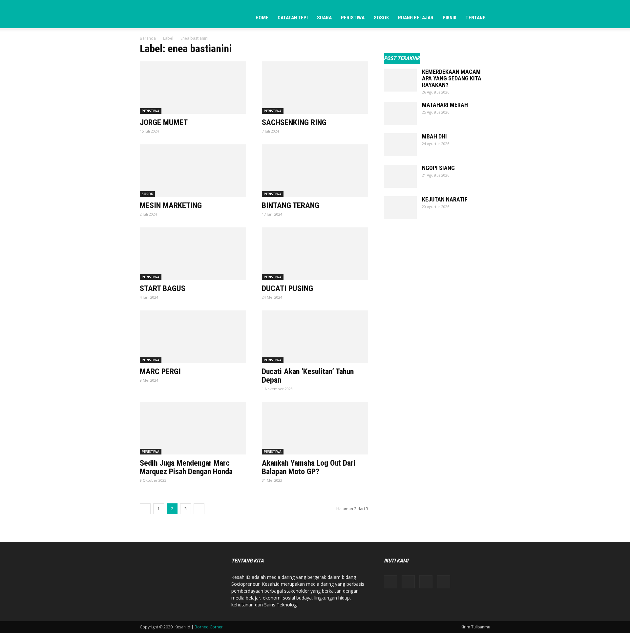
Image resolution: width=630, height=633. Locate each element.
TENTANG (476, 18)
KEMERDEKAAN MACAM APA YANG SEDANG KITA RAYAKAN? (451, 78)
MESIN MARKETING (171, 205)
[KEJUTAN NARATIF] (400, 207)
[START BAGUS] (193, 253)
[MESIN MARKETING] (193, 170)
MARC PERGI (160, 371)
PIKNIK (449, 18)
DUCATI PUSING (287, 288)
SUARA (324, 18)
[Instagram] (408, 581)
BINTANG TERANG (290, 205)
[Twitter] (425, 581)
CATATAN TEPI (293, 18)
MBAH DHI (434, 136)
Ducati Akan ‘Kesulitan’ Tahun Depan (308, 376)
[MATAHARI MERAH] (400, 113)
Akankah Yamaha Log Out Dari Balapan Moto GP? (308, 467)
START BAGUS (162, 288)
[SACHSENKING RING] (315, 87)
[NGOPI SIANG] (400, 176)
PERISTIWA (353, 18)
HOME (262, 18)
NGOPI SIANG (438, 167)
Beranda (148, 38)
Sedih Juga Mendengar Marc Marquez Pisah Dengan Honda (186, 467)
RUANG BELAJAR (415, 18)
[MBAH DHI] (400, 144)
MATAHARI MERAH (445, 104)
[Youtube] (443, 581)
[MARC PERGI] (193, 336)
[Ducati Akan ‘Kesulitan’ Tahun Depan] (315, 336)
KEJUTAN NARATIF (445, 199)
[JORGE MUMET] (193, 87)
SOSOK (381, 18)
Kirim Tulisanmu (475, 627)
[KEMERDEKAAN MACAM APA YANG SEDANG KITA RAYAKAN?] (400, 80)
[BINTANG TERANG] (315, 170)
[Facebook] (390, 581)
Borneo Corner (209, 627)
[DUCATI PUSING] (315, 253)
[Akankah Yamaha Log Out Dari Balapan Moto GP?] (315, 428)
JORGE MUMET (164, 122)
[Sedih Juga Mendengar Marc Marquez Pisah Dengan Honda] (193, 428)
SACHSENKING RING (294, 122)
